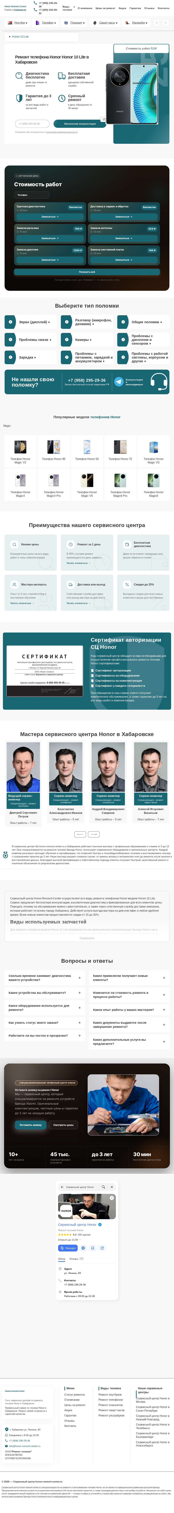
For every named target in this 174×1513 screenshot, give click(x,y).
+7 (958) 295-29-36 (48, 5)
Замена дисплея (27, 249)
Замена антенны (101, 228)
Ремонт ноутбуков (110, 1394)
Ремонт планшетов (111, 1405)
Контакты (163, 8)
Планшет (76, 22)
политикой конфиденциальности (62, 132)
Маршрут (71, 1248)
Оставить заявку (31, 1125)
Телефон (47, 22)
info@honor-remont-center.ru (24, 1446)
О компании (85, 8)
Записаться (48, 216)
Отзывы (149, 8)
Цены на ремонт (105, 8)
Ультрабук (138, 22)
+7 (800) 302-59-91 (48, 11)
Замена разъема (28, 228)
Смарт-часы (107, 22)
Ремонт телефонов (111, 1399)
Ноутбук (19, 22)
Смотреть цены (63, 1125)
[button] (80, 834)
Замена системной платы (107, 249)
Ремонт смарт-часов (112, 1410)
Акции (122, 8)
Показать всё (87, 271)
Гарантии (135, 8)
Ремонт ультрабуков (112, 1415)
